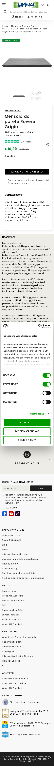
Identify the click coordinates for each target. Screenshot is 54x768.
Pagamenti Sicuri (12, 646)
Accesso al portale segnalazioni (20, 559)
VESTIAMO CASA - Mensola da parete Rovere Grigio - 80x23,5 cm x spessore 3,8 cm (24, 30)
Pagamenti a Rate (12, 610)
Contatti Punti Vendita (15, 678)
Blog (4, 544)
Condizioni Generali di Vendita (19, 637)
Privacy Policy (10, 563)
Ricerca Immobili (11, 619)
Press (5, 549)
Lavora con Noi (10, 614)
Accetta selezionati (27, 431)
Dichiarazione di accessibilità (19, 573)
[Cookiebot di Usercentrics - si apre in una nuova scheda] (38, 326)
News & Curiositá (11, 540)
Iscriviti (41, 488)
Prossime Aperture (12, 595)
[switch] (46, 384)
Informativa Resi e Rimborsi (18, 656)
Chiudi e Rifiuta (27, 440)
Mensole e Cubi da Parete (24, 26)
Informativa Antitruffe (15, 554)
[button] (19, 96)
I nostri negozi (10, 591)
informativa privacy (28, 494)
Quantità (10, 156)
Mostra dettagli (37, 414)
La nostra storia (11, 535)
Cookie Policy (9, 568)
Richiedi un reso (11, 660)
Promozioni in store (13, 600)
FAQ (4, 605)
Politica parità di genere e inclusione (23, 578)
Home (5, 26)
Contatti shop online (14, 683)
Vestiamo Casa (13, 110)
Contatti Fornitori (12, 624)
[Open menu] (4, 4)
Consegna (8, 651)
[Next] (49, 459)
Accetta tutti (27, 422)
